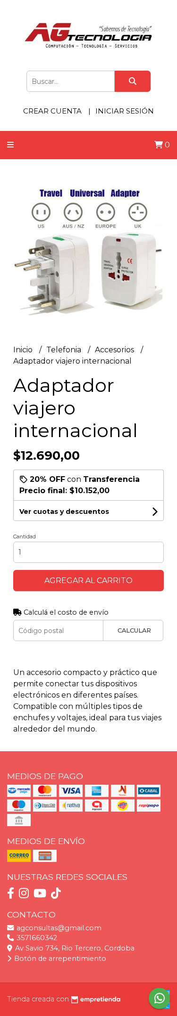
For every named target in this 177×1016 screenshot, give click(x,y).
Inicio (23, 349)
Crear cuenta (52, 110)
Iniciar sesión (124, 110)
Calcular (134, 630)
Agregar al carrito (88, 580)
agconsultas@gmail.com (58, 928)
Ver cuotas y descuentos (64, 511)
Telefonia (64, 349)
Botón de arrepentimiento (59, 958)
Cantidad (24, 536)
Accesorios (115, 349)
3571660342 (36, 938)
